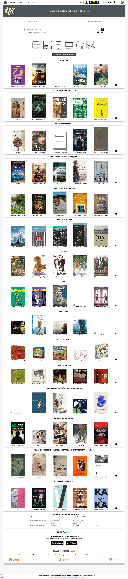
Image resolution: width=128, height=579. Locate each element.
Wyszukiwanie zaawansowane (32, 32)
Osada (77, 525)
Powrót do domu (56, 522)
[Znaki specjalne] (102, 32)
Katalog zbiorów (33, 21)
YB (94, 2)
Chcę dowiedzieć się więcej (58, 577)
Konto (34, 2)
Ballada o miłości (79, 520)
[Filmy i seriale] (69, 49)
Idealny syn (78, 522)
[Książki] (37, 49)
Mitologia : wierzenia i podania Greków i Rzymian (40, 520)
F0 (108, 2)
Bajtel (54, 525)
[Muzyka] (80, 49)
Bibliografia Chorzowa (94, 21)
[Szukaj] (102, 29)
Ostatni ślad (32, 523)
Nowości (12, 2)
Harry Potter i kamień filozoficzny (37, 525)
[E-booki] (59, 49)
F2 (116, 2)
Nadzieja (32, 522)
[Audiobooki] (48, 49)
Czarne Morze (79, 523)
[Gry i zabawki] (91, 49)
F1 (111, 2)
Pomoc (27, 2)
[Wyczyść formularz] (98, 32)
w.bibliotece (55, 555)
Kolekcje (44, 32)
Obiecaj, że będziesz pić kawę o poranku (62, 523)
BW (90, 2)
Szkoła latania (56, 520)
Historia (20, 2)
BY (98, 2)
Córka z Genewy (79, 519)
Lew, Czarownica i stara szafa (36, 519)
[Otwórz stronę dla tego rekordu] (18, 75)
